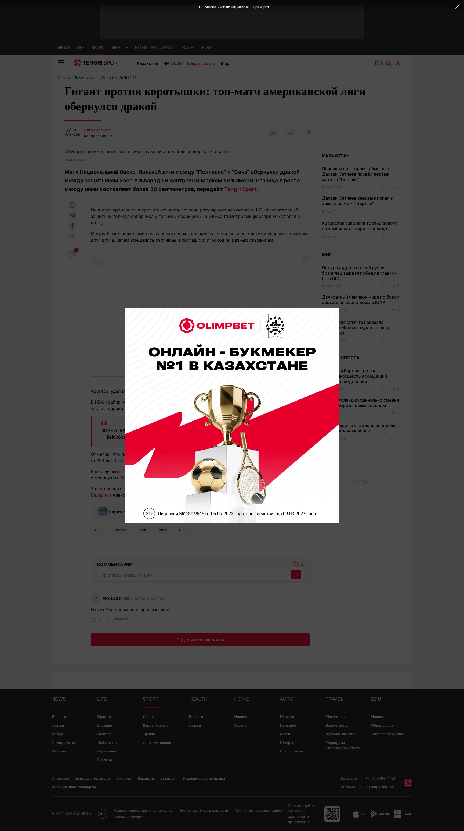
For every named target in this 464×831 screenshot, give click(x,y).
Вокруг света (336, 725)
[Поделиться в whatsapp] (72, 205)
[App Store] (358, 814)
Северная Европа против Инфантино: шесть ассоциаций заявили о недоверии (354, 376)
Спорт (148, 717)
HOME (141, 47)
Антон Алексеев (97, 130)
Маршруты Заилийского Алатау (342, 745)
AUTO (167, 47)
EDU (206, 47)
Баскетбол (120, 530)
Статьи (58, 725)
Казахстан (147, 63)
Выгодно (104, 725)
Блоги (285, 734)
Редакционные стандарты (74, 787)
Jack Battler (112, 598)
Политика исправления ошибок (258, 810)
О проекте (60, 778)
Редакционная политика (204, 778)
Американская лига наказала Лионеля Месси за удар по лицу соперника (355, 328)
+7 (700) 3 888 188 (379, 787)
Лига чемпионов (157, 743)
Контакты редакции (92, 778)
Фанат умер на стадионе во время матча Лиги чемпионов (358, 428)
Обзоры (286, 743)
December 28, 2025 (193, 437)
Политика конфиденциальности (203, 810)
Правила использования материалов (143, 810)
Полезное (288, 725)
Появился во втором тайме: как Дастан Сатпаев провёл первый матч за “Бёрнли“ (356, 174)
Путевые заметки (340, 734)
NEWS (64, 47)
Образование (382, 725)
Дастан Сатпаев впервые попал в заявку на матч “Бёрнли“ (357, 200)
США (183, 530)
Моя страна (335, 717)
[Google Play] (380, 814)
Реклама (123, 778)
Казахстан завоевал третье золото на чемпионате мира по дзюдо (360, 226)
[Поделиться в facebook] (72, 226)
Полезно (104, 734)
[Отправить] (296, 574)
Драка (143, 530)
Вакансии (145, 778)
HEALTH (120, 47)
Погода (58, 734)
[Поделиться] (309, 132)
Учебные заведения (387, 734)
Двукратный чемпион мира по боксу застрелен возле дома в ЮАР (360, 299)
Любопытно (107, 743)
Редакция (168, 778)
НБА (98, 530)
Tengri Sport (240, 189)
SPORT (99, 47)
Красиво (104, 717)
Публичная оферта (128, 817)
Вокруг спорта (201, 63)
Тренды (149, 734)
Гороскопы (106, 751)
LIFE (81, 47)
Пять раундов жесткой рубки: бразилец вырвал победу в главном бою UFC (360, 273)
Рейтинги (60, 751)
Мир (225, 63)
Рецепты (104, 760)
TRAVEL (187, 47)
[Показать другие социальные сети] (72, 237)
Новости (59, 717)
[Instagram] (408, 783)
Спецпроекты (63, 743)
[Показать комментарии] (290, 132)
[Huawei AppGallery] (403, 814)
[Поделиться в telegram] (72, 216)
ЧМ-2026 (173, 63)
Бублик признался (214, 471)
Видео (163, 530)
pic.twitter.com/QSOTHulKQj (261, 430)
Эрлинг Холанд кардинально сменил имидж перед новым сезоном (360, 402)
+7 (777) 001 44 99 (380, 778)
